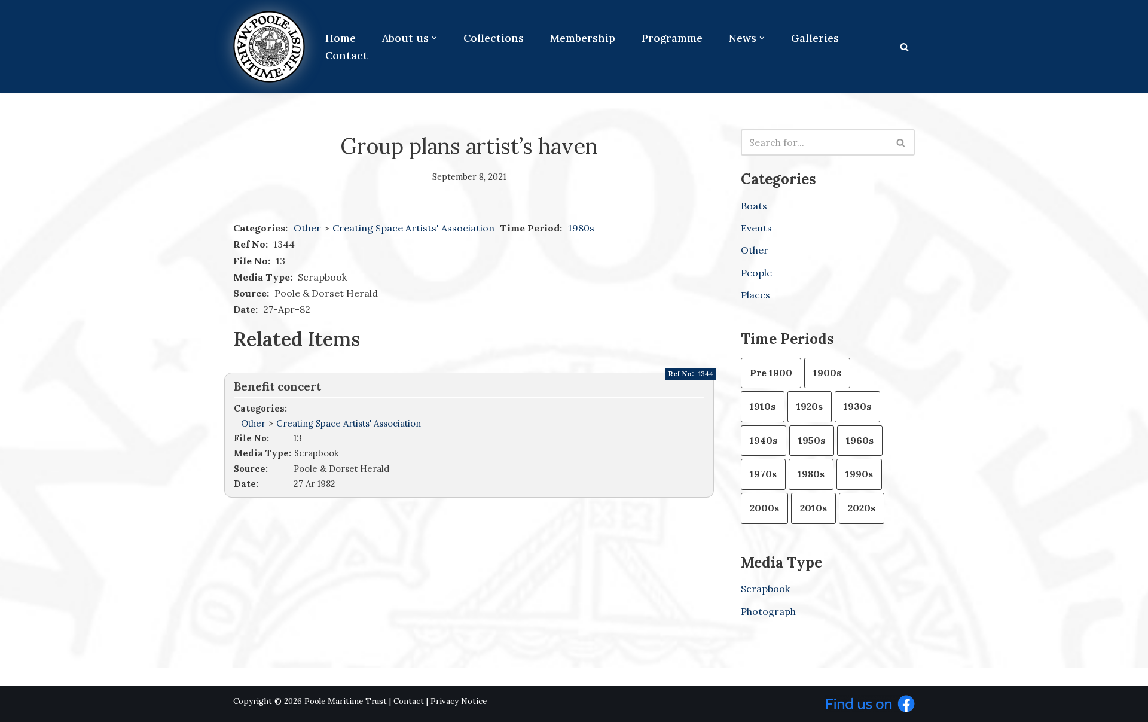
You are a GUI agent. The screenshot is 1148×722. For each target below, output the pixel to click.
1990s (859, 474)
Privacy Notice (458, 701)
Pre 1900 (771, 373)
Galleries (815, 38)
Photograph (768, 611)
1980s (581, 228)
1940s (763, 440)
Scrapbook (765, 589)
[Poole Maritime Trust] (269, 47)
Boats (754, 206)
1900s (827, 373)
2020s (861, 508)
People (756, 273)
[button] (434, 38)
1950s (811, 440)
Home (340, 38)
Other (307, 228)
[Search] (904, 46)
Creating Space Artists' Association (414, 228)
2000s (764, 508)
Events (756, 228)
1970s (763, 474)
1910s (762, 406)
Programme (672, 38)
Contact (346, 55)
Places (755, 295)
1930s (857, 406)
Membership (582, 38)
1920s (809, 406)
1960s (860, 440)
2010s (813, 508)
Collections (493, 38)
